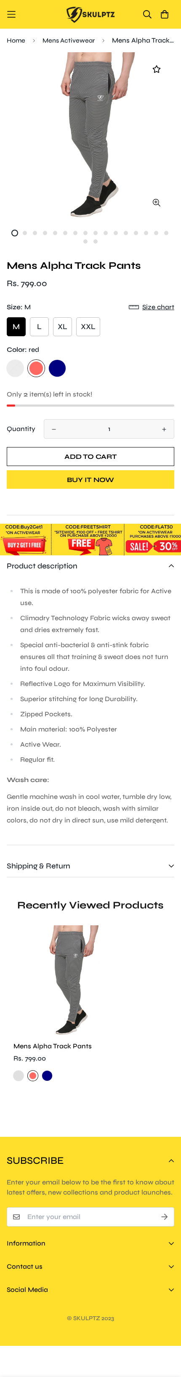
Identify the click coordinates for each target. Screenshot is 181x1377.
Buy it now (90, 480)
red (36, 368)
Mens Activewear (69, 40)
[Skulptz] (91, 14)
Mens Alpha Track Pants (52, 1046)
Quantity (21, 429)
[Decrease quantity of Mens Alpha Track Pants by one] (54, 429)
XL (62, 326)
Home (16, 40)
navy (57, 368)
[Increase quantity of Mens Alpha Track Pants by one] (164, 429)
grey (15, 368)
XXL (88, 326)
